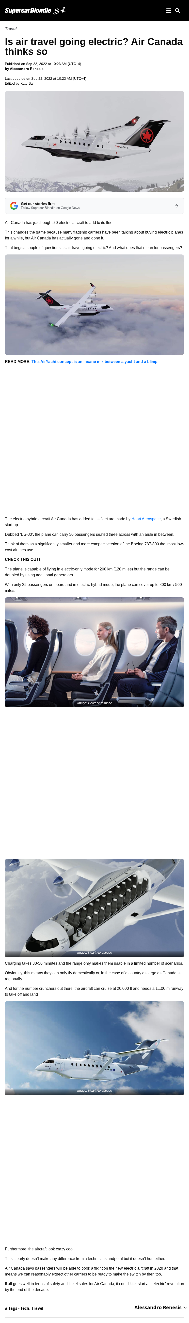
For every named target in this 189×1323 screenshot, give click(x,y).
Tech (24, 1308)
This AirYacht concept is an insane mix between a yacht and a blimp (95, 362)
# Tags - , (24, 1308)
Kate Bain (27, 83)
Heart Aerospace (146, 519)
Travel (10, 29)
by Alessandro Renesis (24, 69)
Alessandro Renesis (158, 1307)
